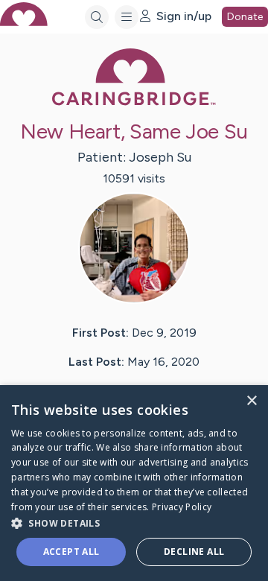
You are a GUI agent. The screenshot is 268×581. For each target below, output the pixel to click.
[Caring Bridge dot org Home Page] (134, 102)
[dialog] (134, 483)
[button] (134, 522)
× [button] (251, 401)
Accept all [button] (71, 551)
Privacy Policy (181, 507)
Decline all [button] (194, 551)
